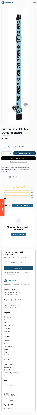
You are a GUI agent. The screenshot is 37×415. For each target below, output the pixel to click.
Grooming (7, 317)
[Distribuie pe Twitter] (13, 176)
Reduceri (7, 331)
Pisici (5, 323)
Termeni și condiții (10, 370)
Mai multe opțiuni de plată (18, 162)
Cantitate (4, 150)
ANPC (6, 376)
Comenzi (7, 349)
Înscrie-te (18, 268)
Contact (7, 340)
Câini (5, 320)
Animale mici (8, 325)
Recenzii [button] (6, 205)
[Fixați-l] (16, 176)
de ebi (3, 144)
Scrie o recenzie (22, 205)
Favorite (7, 355)
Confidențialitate (10, 364)
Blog (5, 343)
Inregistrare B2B (9, 385)
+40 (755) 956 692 (9, 303)
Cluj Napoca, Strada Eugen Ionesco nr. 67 (16, 284)
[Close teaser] (5, 199)
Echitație (7, 328)
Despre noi (8, 346)
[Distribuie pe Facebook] (9, 176)
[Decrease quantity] (3, 153)
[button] (2, 207)
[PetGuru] (7, 2)
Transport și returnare (11, 373)
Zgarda (10, 147)
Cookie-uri (7, 367)
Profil (6, 352)
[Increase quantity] (10, 153)
